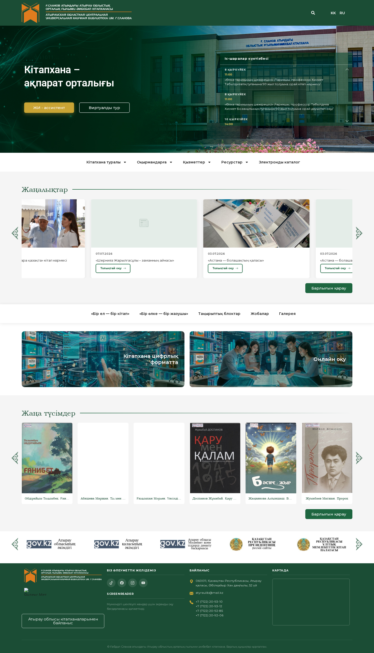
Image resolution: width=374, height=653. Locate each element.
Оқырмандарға (152, 162)
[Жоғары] (347, 69)
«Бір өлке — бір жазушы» (163, 313)
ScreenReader (120, 594)
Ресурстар (231, 162)
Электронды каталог (279, 162)
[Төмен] (347, 121)
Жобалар (260, 313)
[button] (14, 233)
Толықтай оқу (41, 268)
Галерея (287, 313)
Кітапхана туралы (104, 162)
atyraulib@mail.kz (209, 593)
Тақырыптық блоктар (219, 313)
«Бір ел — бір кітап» (110, 313)
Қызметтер (194, 162)
